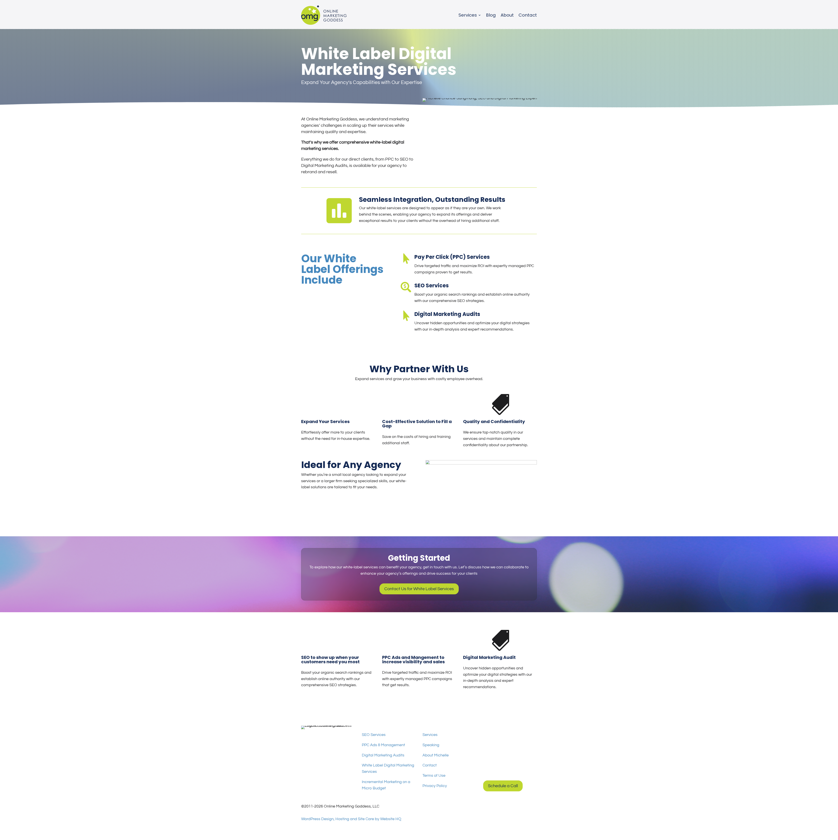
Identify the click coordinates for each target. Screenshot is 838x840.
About (507, 15)
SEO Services (374, 735)
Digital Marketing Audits (383, 755)
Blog (491, 15)
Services (467, 15)
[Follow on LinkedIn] (313, 736)
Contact (528, 15)
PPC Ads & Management (383, 745)
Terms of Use (433, 775)
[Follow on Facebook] (304, 736)
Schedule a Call (503, 786)
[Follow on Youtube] (322, 736)
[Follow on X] (330, 736)
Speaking (430, 745)
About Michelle (435, 755)
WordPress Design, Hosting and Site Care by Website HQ (351, 819)
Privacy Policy (434, 786)
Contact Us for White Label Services (419, 589)
